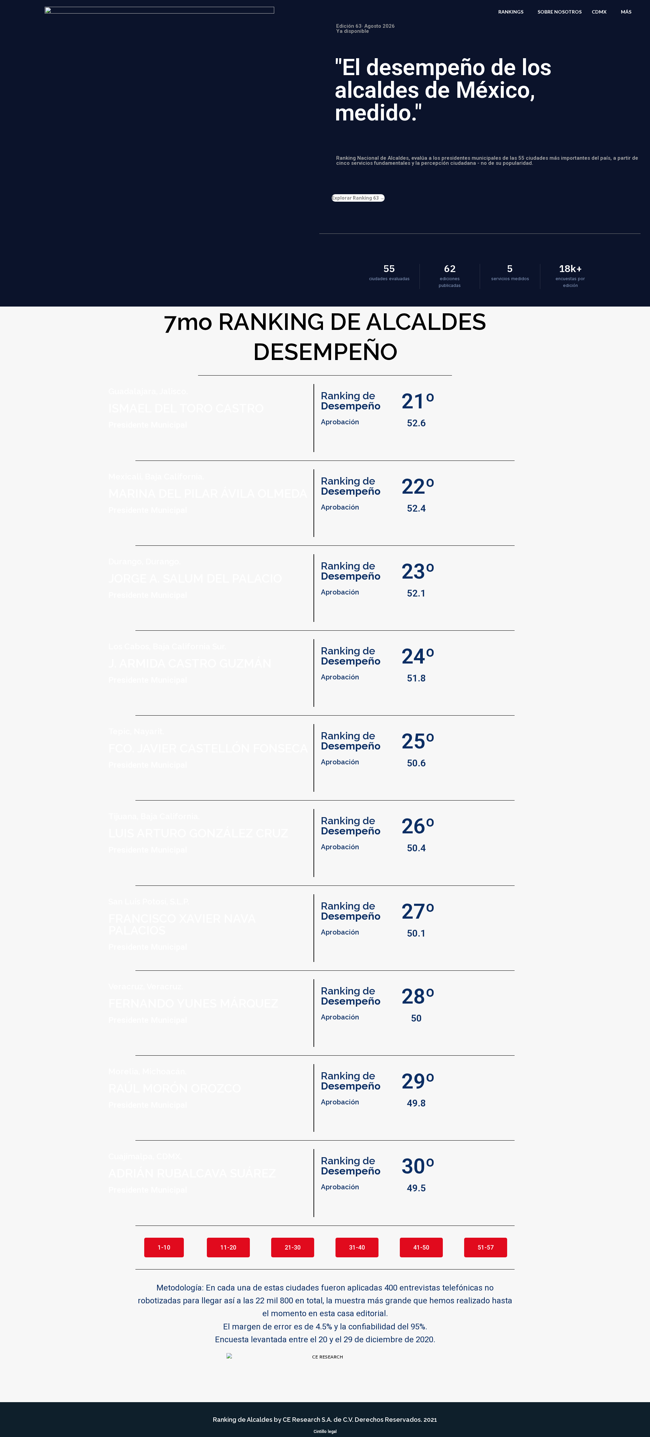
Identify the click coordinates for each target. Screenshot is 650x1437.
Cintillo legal (325, 1431)
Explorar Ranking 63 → (358, 198)
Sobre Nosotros (560, 12)
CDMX (599, 12)
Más (626, 12)
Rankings (510, 12)
